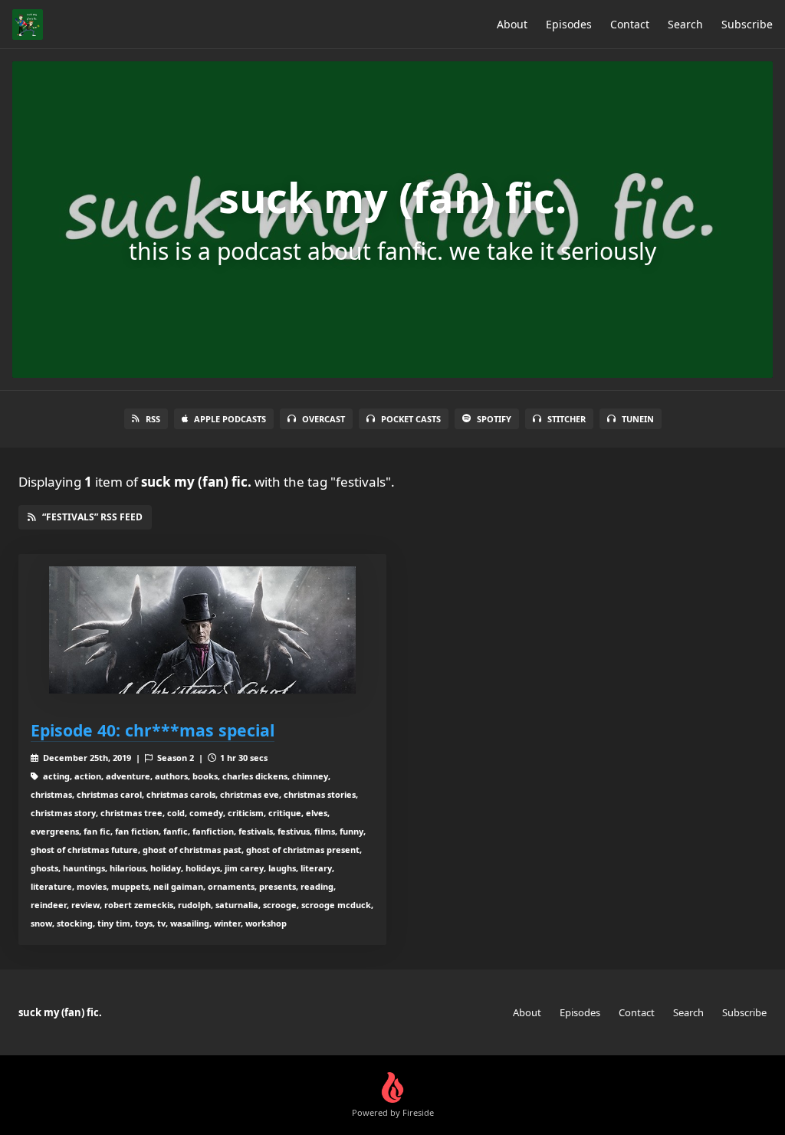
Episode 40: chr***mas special (152, 730)
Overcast (323, 419)
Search (685, 24)
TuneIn (638, 419)
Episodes (569, 24)
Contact (629, 24)
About (512, 24)
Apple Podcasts (230, 419)
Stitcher (566, 419)
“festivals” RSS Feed (92, 516)
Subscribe (747, 24)
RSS (153, 419)
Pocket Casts (411, 419)
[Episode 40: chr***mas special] (202, 630)
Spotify (494, 419)
